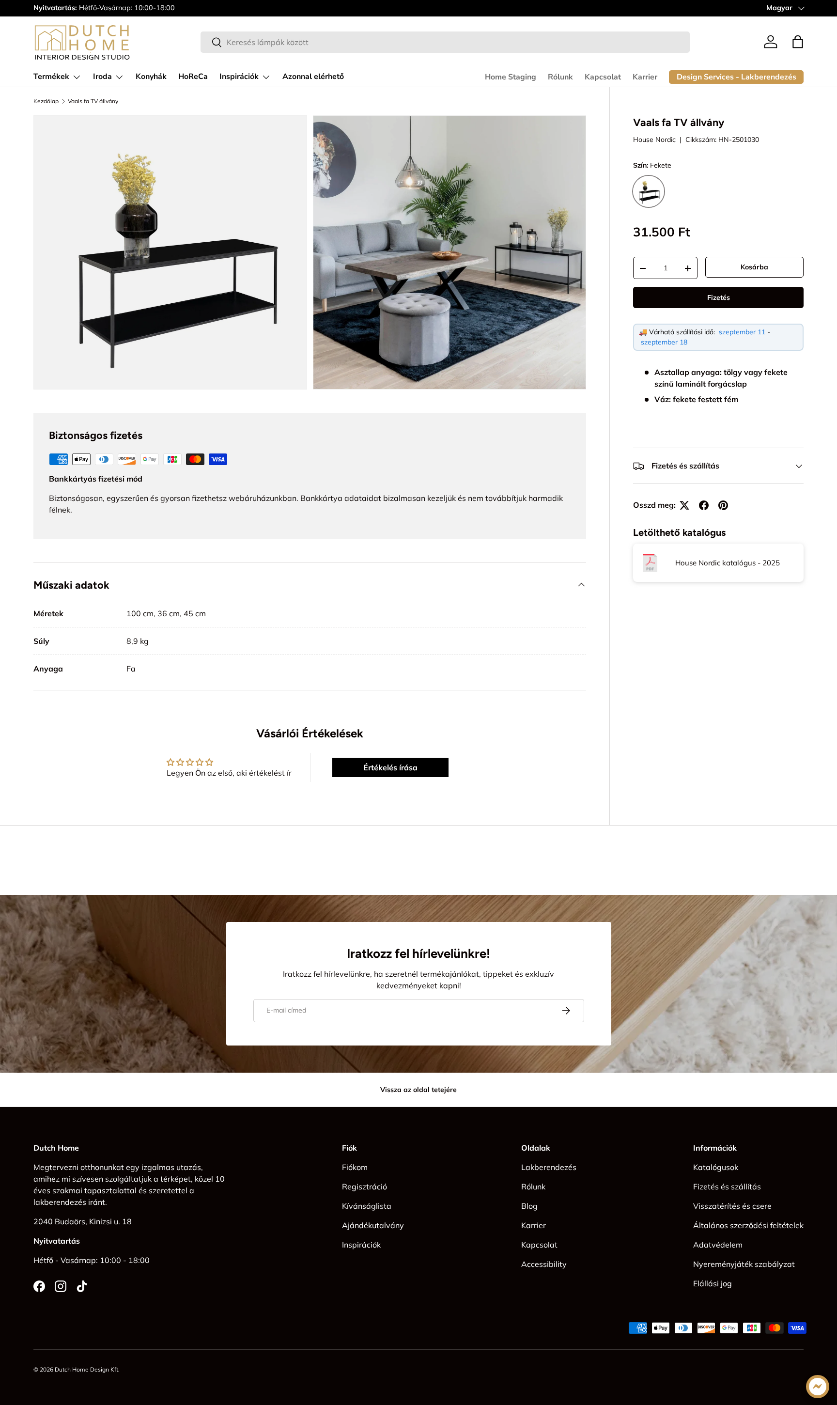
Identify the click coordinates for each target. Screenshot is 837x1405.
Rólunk (560, 77)
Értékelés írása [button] (390, 767)
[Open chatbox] (817, 1386)
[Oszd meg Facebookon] (703, 505)
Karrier (645, 77)
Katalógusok (715, 1167)
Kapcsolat (603, 77)
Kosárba (754, 267)
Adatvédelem (718, 1244)
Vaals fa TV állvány (93, 101)
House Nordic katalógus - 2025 (727, 562)
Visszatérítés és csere (732, 1206)
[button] (797, 41)
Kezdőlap (46, 101)
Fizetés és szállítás (727, 1186)
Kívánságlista (366, 1206)
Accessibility (544, 1264)
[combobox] (445, 42)
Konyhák (151, 76)
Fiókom (355, 1167)
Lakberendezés (548, 1167)
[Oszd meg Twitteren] (684, 505)
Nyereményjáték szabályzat (744, 1264)
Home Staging (510, 77)
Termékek (51, 76)
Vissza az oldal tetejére (418, 1089)
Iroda (102, 76)
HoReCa (193, 76)
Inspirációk (239, 76)
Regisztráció (364, 1186)
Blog (529, 1206)
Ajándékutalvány (373, 1225)
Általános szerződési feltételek (748, 1225)
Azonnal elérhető (313, 76)
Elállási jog (712, 1283)
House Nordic (654, 139)
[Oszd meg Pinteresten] (723, 505)
